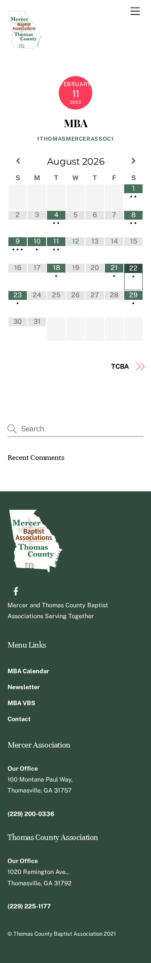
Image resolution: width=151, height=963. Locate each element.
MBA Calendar (28, 670)
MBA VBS (21, 702)
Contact (19, 718)
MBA (75, 122)
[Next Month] (133, 161)
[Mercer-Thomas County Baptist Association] (25, 47)
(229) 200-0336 (31, 813)
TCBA (120, 366)
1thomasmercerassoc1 (75, 139)
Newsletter (24, 686)
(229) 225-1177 (29, 906)
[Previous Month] (17, 161)
